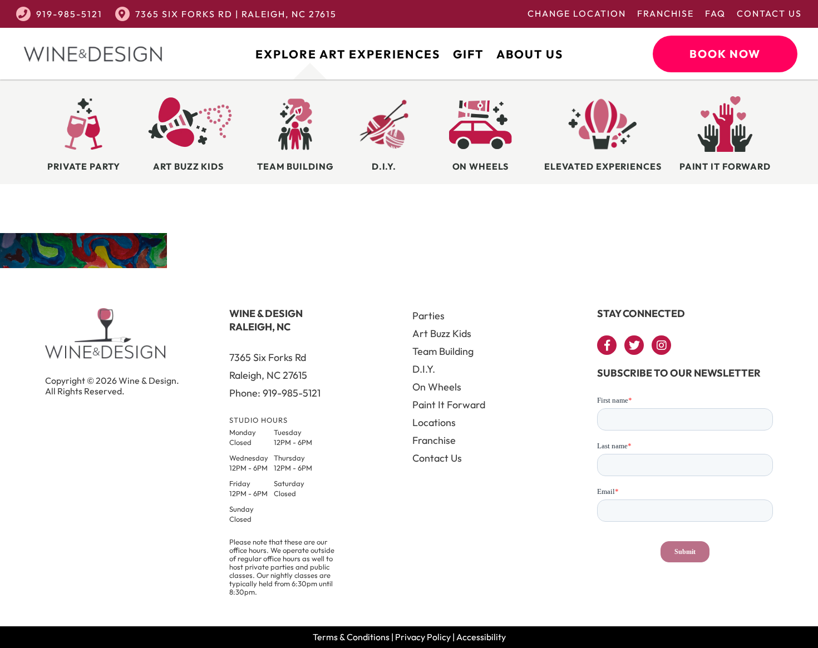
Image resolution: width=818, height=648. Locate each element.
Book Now (725, 54)
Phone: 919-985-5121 (275, 393)
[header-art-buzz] (83, 264)
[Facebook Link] (607, 345)
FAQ (715, 13)
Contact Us (769, 13)
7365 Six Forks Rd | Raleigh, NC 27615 (236, 13)
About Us (529, 54)
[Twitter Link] (634, 345)
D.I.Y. (423, 369)
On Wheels (436, 386)
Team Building (443, 351)
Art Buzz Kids (441, 333)
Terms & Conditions (351, 636)
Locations (434, 422)
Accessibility (481, 636)
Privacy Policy (423, 636)
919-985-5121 (69, 13)
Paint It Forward (448, 404)
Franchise (665, 13)
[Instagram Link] (661, 345)
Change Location (577, 13)
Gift (468, 54)
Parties (428, 315)
